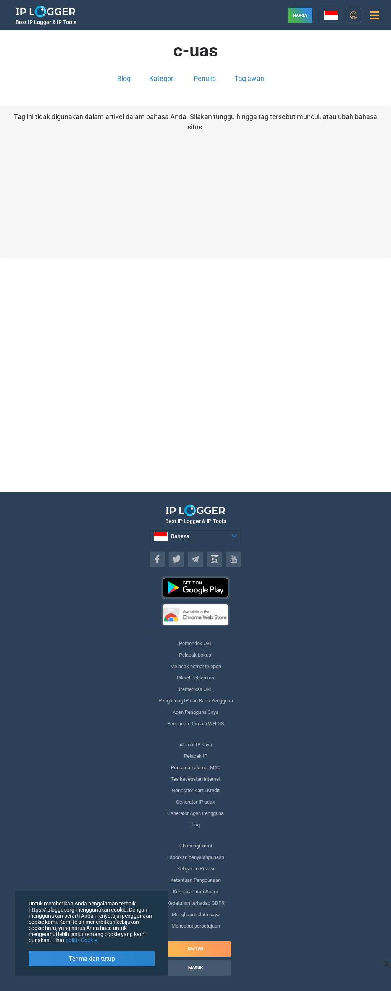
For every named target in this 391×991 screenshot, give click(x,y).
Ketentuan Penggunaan (195, 880)
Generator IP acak (195, 802)
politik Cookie (81, 940)
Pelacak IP (195, 756)
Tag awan (249, 78)
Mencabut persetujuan (195, 926)
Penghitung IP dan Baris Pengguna (195, 701)
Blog (124, 78)
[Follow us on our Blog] (214, 559)
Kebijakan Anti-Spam (195, 891)
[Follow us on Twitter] (176, 559)
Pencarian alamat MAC (195, 767)
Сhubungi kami (195, 846)
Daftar (195, 948)
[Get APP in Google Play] (195, 587)
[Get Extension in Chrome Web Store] (195, 614)
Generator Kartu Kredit (196, 790)
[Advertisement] (195, 394)
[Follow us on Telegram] (195, 559)
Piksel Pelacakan (195, 678)
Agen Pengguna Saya (195, 712)
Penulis (205, 78)
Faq (196, 825)
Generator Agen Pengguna (195, 813)
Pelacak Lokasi (195, 655)
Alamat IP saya (195, 744)
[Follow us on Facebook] (157, 559)
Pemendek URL (195, 643)
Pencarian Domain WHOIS (195, 723)
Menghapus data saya (196, 914)
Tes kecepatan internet (195, 779)
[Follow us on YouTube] (233, 559)
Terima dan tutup (92, 958)
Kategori (162, 78)
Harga (300, 15)
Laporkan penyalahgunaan (195, 857)
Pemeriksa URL (195, 689)
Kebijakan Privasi (195, 869)
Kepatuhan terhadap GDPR (196, 903)
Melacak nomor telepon (195, 666)
